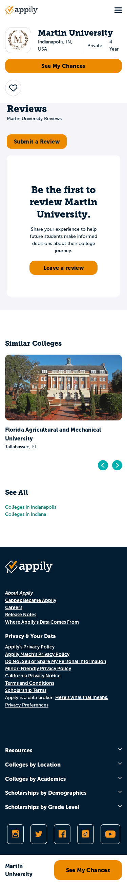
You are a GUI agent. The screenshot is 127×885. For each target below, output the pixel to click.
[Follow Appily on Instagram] (15, 834)
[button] (13, 88)
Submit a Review (37, 141)
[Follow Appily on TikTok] (85, 834)
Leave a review (63, 268)
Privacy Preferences (26, 705)
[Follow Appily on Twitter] (38, 834)
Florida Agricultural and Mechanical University (53, 434)
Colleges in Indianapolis (30, 507)
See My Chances (63, 66)
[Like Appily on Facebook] (62, 834)
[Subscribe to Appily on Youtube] (110, 834)
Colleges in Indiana (25, 514)
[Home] (21, 10)
